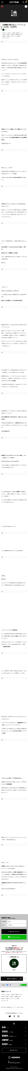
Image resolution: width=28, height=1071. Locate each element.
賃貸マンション (20, 33)
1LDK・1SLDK (6, 34)
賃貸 (14, 33)
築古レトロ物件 (6, 36)
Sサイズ (5, 33)
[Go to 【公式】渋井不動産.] (1, 1007)
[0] (26, 2)
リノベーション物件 (15, 36)
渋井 (14, 970)
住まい (9, 33)
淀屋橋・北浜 (18, 34)
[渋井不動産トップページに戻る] (14, 2)
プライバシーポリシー (14, 1066)
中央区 (12, 34)
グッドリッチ (6, 38)
